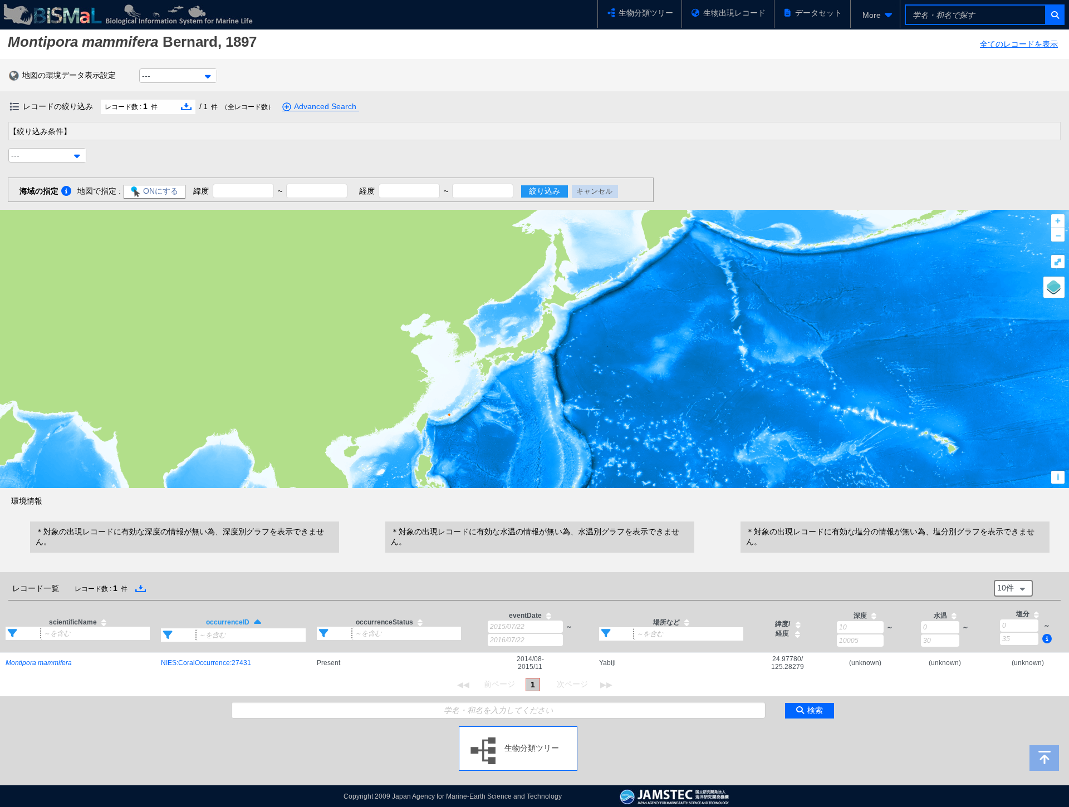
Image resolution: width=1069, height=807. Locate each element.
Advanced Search (325, 106)
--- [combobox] (146, 75)
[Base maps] (1054, 287)
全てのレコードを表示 (1019, 44)
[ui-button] (1054, 15)
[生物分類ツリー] (518, 730)
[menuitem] (875, 15)
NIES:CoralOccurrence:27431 (206, 663)
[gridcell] (77, 663)
